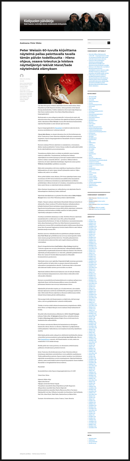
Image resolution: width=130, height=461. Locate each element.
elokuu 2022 (92, 288)
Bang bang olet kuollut (99, 209)
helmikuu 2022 (92, 296)
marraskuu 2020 (93, 305)
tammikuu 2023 (93, 281)
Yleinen (91, 187)
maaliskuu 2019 (92, 323)
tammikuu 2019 (92, 326)
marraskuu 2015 (93, 365)
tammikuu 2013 (92, 408)
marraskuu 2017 (93, 342)
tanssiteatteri (92, 168)
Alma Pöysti (23, 90)
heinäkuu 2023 (92, 274)
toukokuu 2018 (92, 335)
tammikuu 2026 (93, 229)
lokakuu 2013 (92, 396)
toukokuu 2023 (92, 277)
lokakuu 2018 (92, 329)
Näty (90, 141)
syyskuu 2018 (92, 331)
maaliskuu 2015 (92, 373)
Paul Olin (29, 96)
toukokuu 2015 (92, 372)
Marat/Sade (58, 128)
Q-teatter (91, 150)
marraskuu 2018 (93, 327)
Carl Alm (28, 90)
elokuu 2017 (91, 346)
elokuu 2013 (92, 399)
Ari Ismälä (91, 100)
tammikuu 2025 (93, 247)
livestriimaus (92, 133)
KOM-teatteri (92, 123)
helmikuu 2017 (92, 350)
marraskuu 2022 (93, 283)
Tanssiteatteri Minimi (94, 169)
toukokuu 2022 (92, 291)
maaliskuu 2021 (93, 304)
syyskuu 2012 (92, 413)
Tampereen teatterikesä (95, 163)
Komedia (91, 125)
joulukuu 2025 (92, 231)
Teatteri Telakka (93, 179)
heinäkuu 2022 (92, 289)
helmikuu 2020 (92, 313)
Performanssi (92, 147)
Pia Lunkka (91, 149)
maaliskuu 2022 (93, 294)
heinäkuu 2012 (92, 416)
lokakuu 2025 (92, 232)
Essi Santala (92, 106)
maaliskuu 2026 (93, 226)
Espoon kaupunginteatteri (26, 83)
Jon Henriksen (29, 91)
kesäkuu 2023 (92, 275)
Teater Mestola (92, 173)
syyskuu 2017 (92, 345)
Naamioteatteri (92, 139)
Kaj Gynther (92, 112)
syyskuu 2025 (92, 234)
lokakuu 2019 (92, 316)
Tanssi (90, 166)
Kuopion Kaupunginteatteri (95, 128)
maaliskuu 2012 (92, 421)
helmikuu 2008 (92, 426)
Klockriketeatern (24, 84)
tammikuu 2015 (92, 377)
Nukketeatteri (92, 142)
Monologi (91, 136)
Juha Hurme (23, 93)
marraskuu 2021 (93, 297)
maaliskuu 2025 (93, 243)
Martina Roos (23, 94)
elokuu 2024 (92, 253)
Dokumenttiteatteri (93, 101)
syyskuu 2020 (92, 308)
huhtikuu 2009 (92, 424)
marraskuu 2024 (93, 248)
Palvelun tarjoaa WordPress (39, 454)
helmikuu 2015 (92, 375)
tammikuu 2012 (92, 423)
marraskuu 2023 (93, 267)
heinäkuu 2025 (92, 237)
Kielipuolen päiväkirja (25, 78)
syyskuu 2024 (92, 251)
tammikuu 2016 (92, 362)
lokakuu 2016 (92, 354)
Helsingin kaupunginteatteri (96, 111)
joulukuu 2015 (92, 364)
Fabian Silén (23, 91)
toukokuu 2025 (92, 240)
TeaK (90, 171)
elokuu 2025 (92, 236)
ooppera (91, 144)
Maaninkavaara (93, 134)
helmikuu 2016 (92, 361)
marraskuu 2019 (93, 315)
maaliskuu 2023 (93, 278)
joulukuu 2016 (92, 351)
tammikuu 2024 (93, 264)
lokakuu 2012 (92, 411)
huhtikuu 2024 (92, 259)
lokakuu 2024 (92, 250)
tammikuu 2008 (93, 427)
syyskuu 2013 (92, 397)
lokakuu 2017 (92, 343)
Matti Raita (29, 94)
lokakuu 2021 (92, 299)
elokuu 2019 (91, 320)
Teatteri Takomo (93, 177)
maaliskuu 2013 (92, 405)
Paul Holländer (23, 96)
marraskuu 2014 (93, 380)
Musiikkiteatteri (93, 138)
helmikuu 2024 (92, 262)
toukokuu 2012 (92, 419)
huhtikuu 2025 (92, 242)
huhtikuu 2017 (92, 348)
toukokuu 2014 (92, 386)
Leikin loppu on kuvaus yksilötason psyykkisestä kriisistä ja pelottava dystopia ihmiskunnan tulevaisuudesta (98, 76)
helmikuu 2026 (92, 228)
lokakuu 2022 (92, 285)
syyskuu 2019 (92, 318)
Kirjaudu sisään (93, 438)
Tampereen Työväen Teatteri (96, 165)
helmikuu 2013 (92, 407)
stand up (91, 157)
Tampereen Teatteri (94, 161)
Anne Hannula (92, 98)
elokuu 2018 (92, 332)
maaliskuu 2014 (92, 388)
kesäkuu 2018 (92, 334)
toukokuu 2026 (92, 223)
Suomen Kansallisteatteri (95, 158)
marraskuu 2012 (93, 410)
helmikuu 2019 (92, 324)
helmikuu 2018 (92, 340)
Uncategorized (23, 87)
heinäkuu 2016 (92, 358)
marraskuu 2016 (93, 353)
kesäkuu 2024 (92, 256)
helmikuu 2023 (92, 280)
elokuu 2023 (92, 272)
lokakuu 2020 (92, 307)
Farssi (90, 108)
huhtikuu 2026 (92, 224)
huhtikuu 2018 (92, 337)
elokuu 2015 (91, 370)
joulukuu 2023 (92, 266)
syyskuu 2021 (92, 300)
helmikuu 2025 (92, 245)
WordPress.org (92, 443)
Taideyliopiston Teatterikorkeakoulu (98, 160)
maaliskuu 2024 (93, 261)
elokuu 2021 (92, 302)
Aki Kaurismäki (92, 96)
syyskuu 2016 (92, 356)
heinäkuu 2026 (92, 221)
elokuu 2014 (92, 385)
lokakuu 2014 (92, 381)
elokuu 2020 (92, 310)
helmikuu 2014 (92, 389)
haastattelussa (45, 339)
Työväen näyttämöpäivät (95, 182)
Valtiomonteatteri (93, 185)
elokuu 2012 (92, 415)
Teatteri (26, 86)
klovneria (91, 122)
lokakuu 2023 (92, 269)
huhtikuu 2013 (92, 404)
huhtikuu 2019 (92, 321)
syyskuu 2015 (92, 369)
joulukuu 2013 (92, 392)
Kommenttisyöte (93, 441)
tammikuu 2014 (92, 391)
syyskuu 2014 (92, 383)
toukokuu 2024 (92, 258)
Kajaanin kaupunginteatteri (96, 114)
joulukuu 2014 (92, 378)
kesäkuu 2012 (92, 418)
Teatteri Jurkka (92, 176)
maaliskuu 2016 (92, 359)
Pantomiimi (92, 146)
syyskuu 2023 (92, 270)
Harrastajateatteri (93, 109)
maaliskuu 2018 (92, 339)
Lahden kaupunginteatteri (95, 130)
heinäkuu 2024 (92, 255)
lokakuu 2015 (92, 367)
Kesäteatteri (92, 119)
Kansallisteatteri (93, 115)
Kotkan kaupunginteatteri (95, 127)
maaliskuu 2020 (93, 312)
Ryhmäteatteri (92, 154)
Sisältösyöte (92, 440)
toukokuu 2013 (92, 402)
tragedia (91, 180)
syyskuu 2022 (92, 286)
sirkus (90, 155)
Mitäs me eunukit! (100, 207)
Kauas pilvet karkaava (94, 117)
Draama (91, 103)
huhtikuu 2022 (92, 293)
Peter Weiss (23, 98)
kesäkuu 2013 (92, 400)
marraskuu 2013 (93, 394)
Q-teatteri (91, 152)
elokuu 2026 (92, 220)
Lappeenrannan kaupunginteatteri (97, 131)
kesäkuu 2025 (92, 239)
